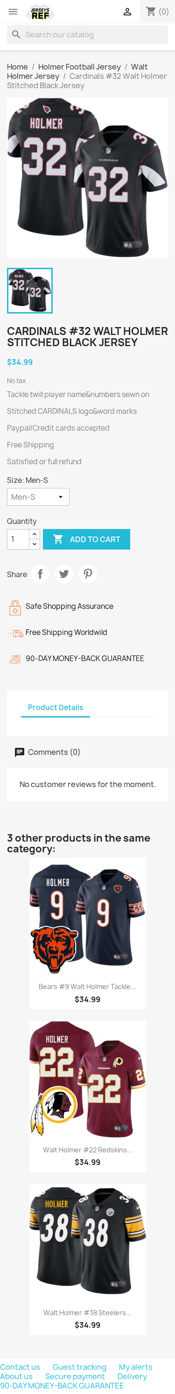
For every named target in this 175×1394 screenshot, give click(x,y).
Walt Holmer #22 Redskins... (88, 1149)
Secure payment (75, 1376)
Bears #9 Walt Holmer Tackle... (87, 986)
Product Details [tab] (55, 707)
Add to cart (86, 538)
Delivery (132, 1376)
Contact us (21, 1367)
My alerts (136, 1367)
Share (40, 574)
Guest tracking (80, 1367)
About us (17, 1376)
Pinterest (87, 574)
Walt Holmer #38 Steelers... (87, 1312)
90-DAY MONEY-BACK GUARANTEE (62, 1385)
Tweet (64, 574)
